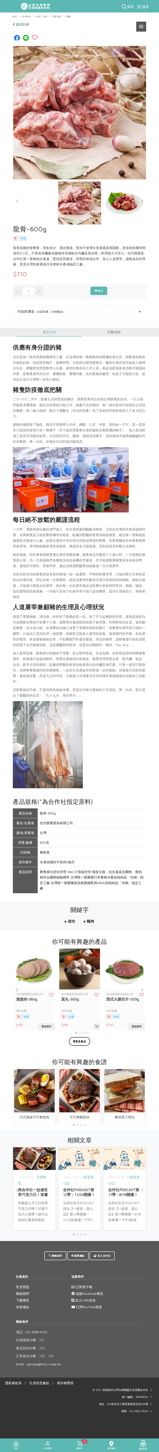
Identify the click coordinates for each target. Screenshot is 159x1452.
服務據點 (78, 1255)
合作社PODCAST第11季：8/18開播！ (123, 1192)
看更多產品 (79, 1041)
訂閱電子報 (83, 1287)
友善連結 (22, 1307)
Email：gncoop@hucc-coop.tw (38, 1364)
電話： (21, 1332)
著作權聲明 (65, 1383)
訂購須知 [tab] (113, 332)
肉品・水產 (41, 16)
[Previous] (17, 201)
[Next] (142, 201)
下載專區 (22, 1300)
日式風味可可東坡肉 (34, 1117)
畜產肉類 (57, 16)
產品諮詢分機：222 (30, 1348)
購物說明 (56, 1255)
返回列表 (22, 24)
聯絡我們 (22, 1293)
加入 (101, 290)
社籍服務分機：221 (30, 1340)
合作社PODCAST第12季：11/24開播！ (79, 1192)
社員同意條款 (39, 1383)
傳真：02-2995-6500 (134, 1411)
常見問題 (22, 1287)
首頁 (14, 16)
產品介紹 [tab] (49, 332)
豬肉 (69, 16)
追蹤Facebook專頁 (89, 1293)
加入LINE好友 (85, 1300)
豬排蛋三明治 (125, 1117)
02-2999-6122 (31, 1332)
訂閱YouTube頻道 (88, 1307)
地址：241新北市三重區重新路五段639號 (123, 1404)
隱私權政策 (13, 1383)
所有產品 (26, 16)
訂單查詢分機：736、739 (35, 1356)
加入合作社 (104, 1255)
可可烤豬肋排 (79, 1117)
